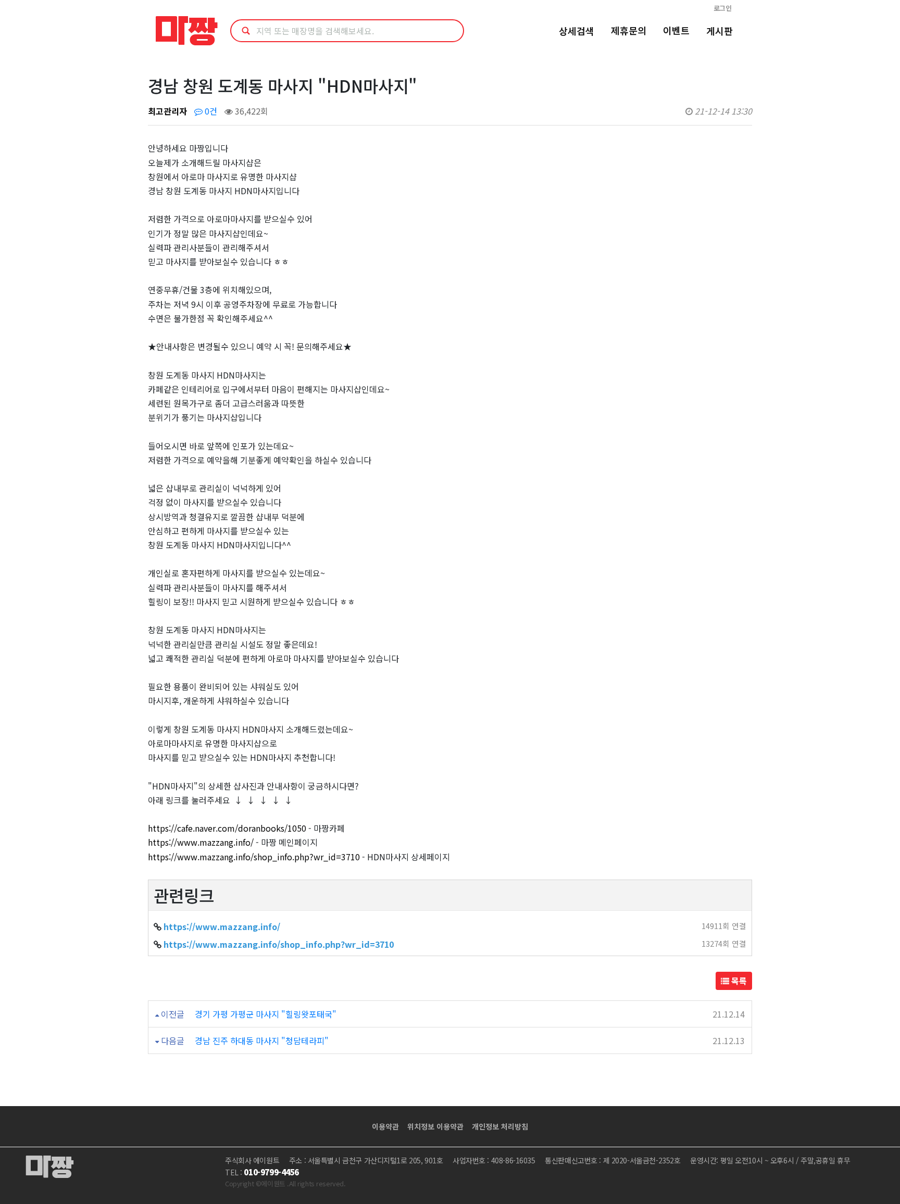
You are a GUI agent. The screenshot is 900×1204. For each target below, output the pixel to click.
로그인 (723, 8)
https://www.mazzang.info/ (201, 842)
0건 (210, 111)
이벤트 (676, 30)
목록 (738, 980)
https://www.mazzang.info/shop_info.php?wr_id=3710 (254, 856)
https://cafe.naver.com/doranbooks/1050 (227, 828)
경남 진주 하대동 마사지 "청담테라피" (262, 1040)
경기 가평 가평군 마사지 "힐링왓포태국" (265, 1014)
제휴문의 (628, 30)
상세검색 (576, 30)
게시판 (719, 30)
